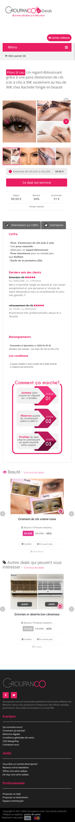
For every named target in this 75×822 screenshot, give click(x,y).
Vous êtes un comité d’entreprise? (20, 764)
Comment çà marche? (14, 730)
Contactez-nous (11, 744)
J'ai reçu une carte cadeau (16, 774)
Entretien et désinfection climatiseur (37, 614)
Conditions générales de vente (18, 737)
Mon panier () (17, 56)
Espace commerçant (13, 800)
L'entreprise (56, 225)
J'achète (27, 543)
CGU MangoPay (11, 741)
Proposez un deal (12, 793)
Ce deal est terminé (36, 182)
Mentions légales (11, 734)
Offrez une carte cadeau (15, 771)
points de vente (32, 814)
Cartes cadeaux (60, 37)
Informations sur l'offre (24, 225)
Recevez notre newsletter (16, 767)
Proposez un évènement (15, 797)
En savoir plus (46, 543)
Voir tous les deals (34, 472)
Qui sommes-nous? (13, 727)
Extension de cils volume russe (37, 519)
